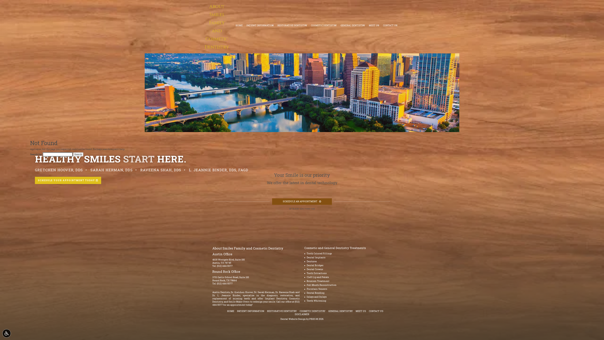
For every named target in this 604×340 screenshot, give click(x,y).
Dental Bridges (315, 265)
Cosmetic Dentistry (312, 311)
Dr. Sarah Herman (264, 292)
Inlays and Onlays (317, 296)
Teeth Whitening (316, 300)
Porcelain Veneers (317, 288)
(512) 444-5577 (225, 265)
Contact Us (376, 311)
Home (230, 311)
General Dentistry (340, 311)
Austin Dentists (221, 292)
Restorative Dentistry (282, 311)
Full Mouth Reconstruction (321, 284)
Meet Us (361, 311)
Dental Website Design (293, 318)
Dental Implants (316, 257)
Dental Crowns (315, 269)
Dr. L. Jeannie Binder (226, 295)
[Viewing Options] (6, 333)
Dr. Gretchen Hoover (242, 292)
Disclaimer (302, 314)
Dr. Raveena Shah (285, 292)
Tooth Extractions (317, 273)
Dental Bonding (315, 292)
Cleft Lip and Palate (318, 277)
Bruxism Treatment (318, 281)
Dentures (312, 261)
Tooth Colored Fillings (319, 253)
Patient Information (250, 311)
